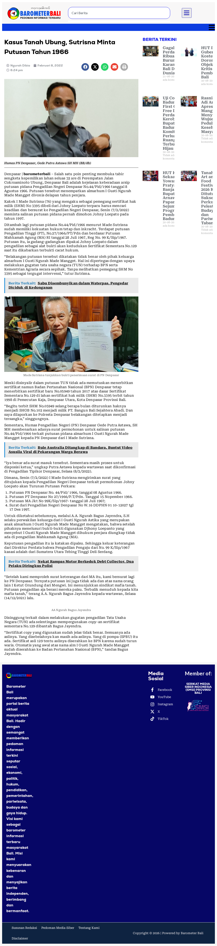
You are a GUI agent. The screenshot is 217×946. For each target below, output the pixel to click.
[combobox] (119, 13)
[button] (187, 13)
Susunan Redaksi (24, 927)
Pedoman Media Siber (57, 927)
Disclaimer (20, 938)
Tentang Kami (89, 927)
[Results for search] (119, 21)
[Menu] (108, 27)
